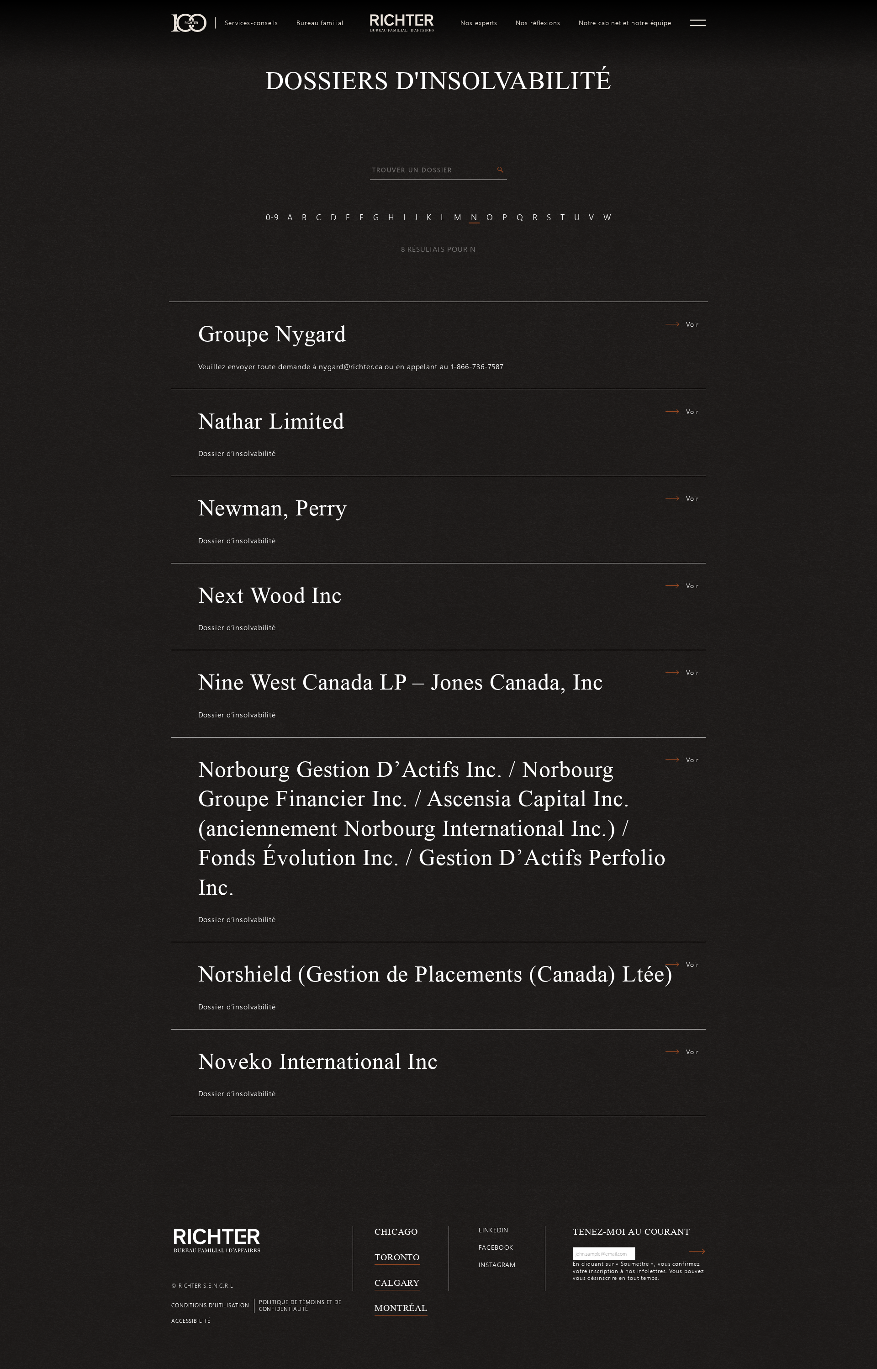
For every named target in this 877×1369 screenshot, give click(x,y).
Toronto (397, 1257)
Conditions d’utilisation (210, 1305)
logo (402, 17)
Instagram (497, 1264)
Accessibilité (191, 1320)
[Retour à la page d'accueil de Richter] (217, 1240)
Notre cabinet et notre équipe (625, 23)
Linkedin (493, 1230)
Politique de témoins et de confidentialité (300, 1305)
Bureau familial (319, 23)
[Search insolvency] (500, 170)
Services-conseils (251, 23)
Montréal (401, 1308)
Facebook (496, 1247)
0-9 (272, 217)
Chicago (396, 1231)
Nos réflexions (538, 23)
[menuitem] (251, 23)
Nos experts (478, 23)
